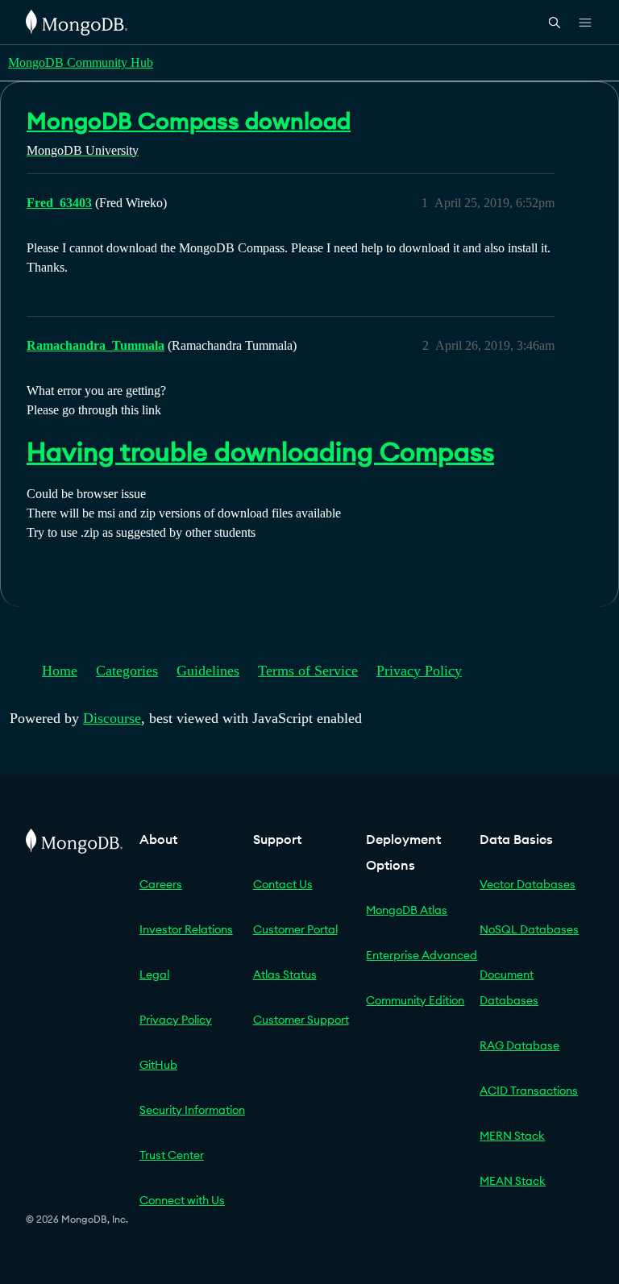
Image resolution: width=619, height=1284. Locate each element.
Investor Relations (186, 929)
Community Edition (415, 1000)
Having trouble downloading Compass (260, 451)
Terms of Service (308, 671)
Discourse (112, 718)
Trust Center (171, 1155)
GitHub (158, 1065)
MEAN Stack (513, 1181)
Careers (160, 884)
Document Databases (509, 987)
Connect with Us (182, 1200)
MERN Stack (512, 1135)
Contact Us (283, 884)
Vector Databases (527, 884)
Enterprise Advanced (421, 955)
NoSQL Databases (529, 929)
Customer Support (301, 1019)
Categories (127, 671)
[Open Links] (585, 22)
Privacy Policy (419, 671)
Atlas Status (285, 974)
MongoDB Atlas (406, 910)
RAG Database (519, 1045)
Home (59, 671)
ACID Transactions (529, 1090)
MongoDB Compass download (189, 120)
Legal (154, 974)
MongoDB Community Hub (80, 62)
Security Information (192, 1110)
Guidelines (208, 671)
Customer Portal (295, 929)
